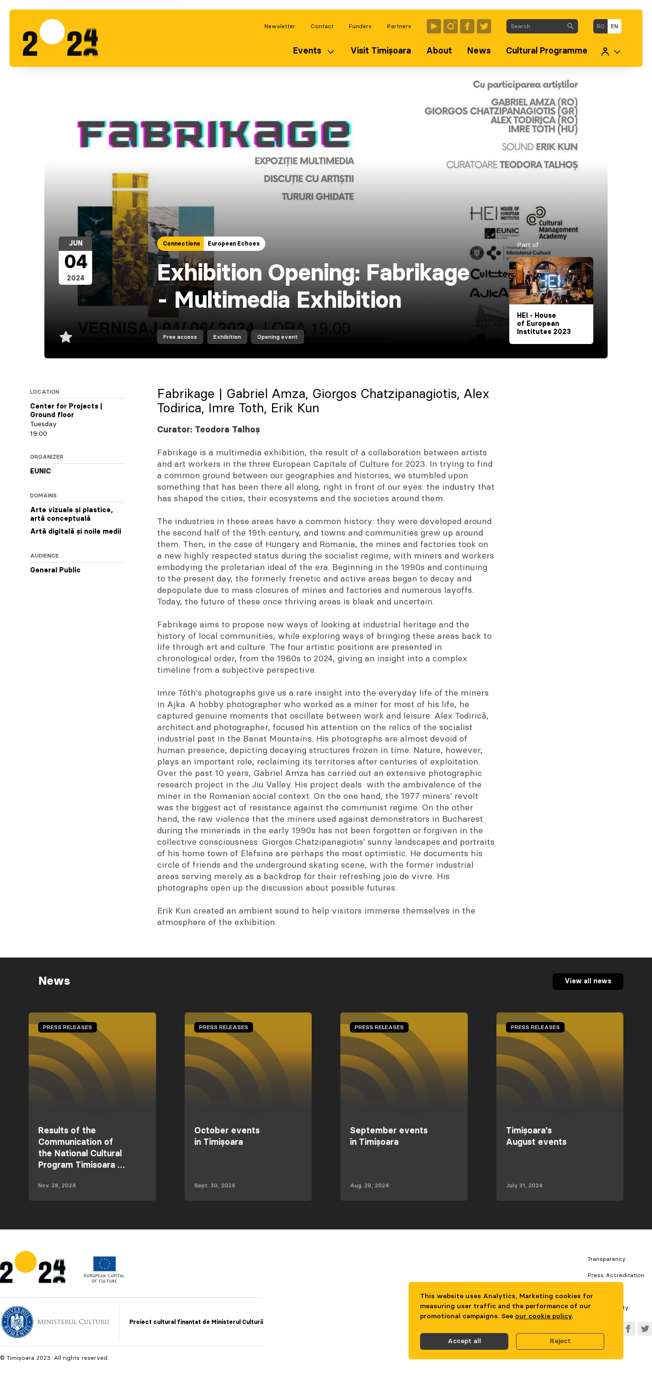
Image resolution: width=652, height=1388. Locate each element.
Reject (560, 1341)
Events (307, 51)
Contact (322, 26)
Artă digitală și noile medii (75, 531)
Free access (180, 337)
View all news (588, 981)
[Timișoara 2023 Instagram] (450, 26)
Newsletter (279, 26)
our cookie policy (543, 1316)
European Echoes (234, 244)
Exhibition (227, 337)
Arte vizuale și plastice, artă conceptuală (71, 514)
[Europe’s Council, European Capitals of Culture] (104, 1280)
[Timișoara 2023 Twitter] (484, 26)
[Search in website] (570, 26)
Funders (360, 26)
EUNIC (40, 471)
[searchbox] (534, 26)
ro (601, 26)
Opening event (277, 337)
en (614, 26)
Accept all (464, 1341)
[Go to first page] (65, 38)
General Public (55, 570)
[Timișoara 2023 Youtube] (434, 26)
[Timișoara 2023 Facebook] (467, 26)
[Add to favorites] (66, 337)
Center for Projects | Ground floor (66, 411)
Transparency (607, 1259)
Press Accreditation (616, 1275)
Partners (399, 26)
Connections (181, 244)
